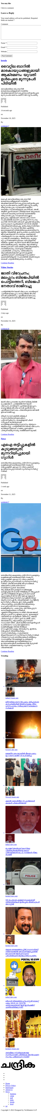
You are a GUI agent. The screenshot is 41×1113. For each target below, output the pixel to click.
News (7, 1092)
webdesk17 (5, 126)
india (12, 1100)
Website (4, 51)
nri (6, 1106)
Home (7, 1083)
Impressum (9, 1088)
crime (12, 1096)
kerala (12, 1102)
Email (3, 47)
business (13, 1094)
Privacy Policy (10, 1086)
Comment (4, 24)
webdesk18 (5, 329)
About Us (9, 1090)
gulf (11, 1098)
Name (4, 43)
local (11, 1104)
